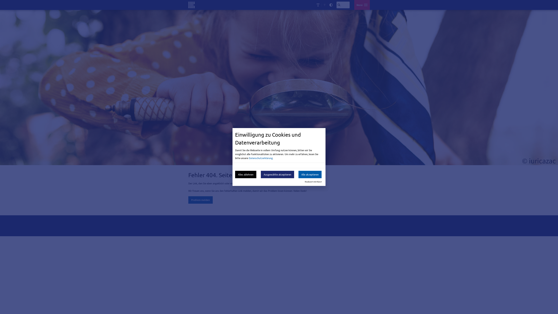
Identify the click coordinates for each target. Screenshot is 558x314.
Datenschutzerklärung (261, 158)
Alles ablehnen (245, 174)
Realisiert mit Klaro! (313, 181)
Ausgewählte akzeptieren (277, 174)
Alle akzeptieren (310, 174)
